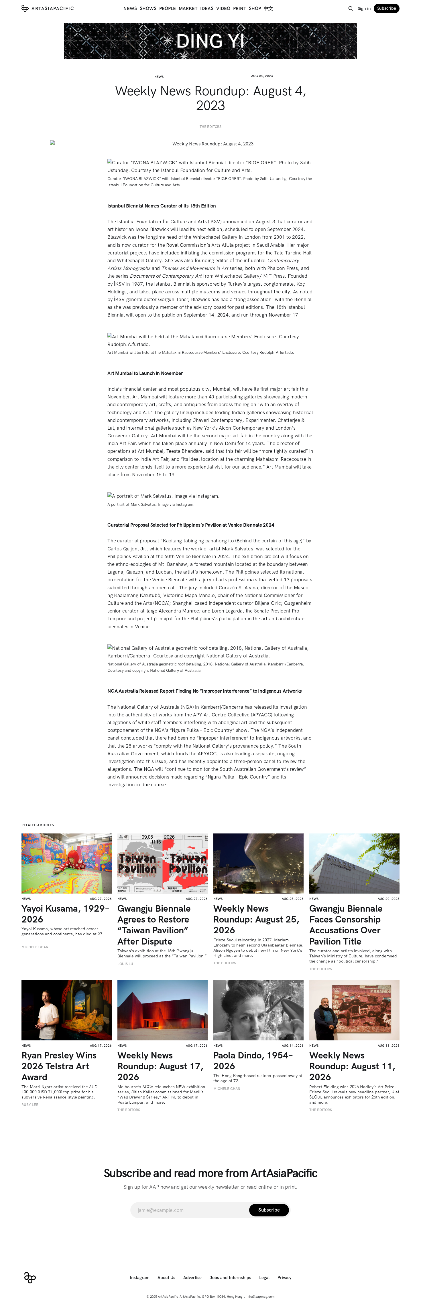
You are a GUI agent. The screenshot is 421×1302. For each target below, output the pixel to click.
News (130, 8)
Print (239, 8)
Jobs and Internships (230, 1278)
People (167, 8)
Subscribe (386, 8)
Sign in (364, 8)
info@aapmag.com (261, 1297)
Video (223, 8)
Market (188, 8)
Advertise (192, 1278)
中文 (268, 8)
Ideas (206, 8)
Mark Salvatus (237, 549)
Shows (148, 8)
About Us (166, 1278)
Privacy (285, 1278)
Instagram (139, 1278)
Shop (255, 8)
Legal (264, 1278)
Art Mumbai (145, 397)
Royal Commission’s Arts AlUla (199, 245)
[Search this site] (350, 8)
